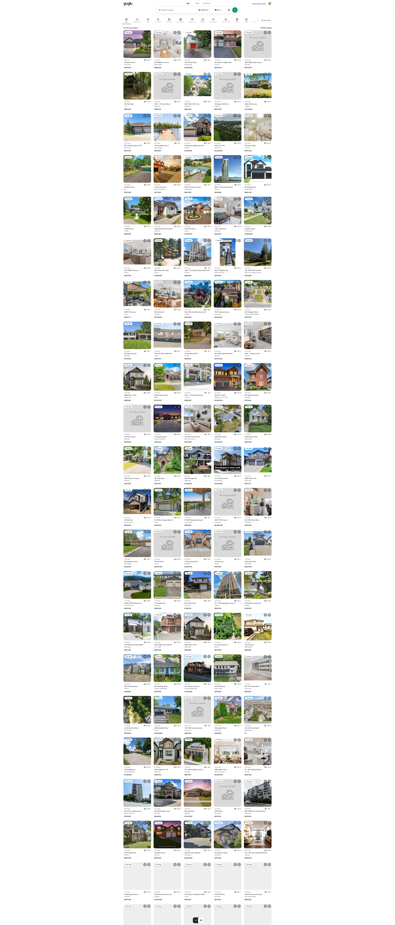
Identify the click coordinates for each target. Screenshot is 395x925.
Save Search (267, 20)
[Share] (145, 32)
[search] (235, 10)
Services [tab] (207, 3)
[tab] (126, 20)
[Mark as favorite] (148, 32)
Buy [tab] (188, 3)
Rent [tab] (197, 3)
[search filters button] (229, 10)
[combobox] (133, 28)
